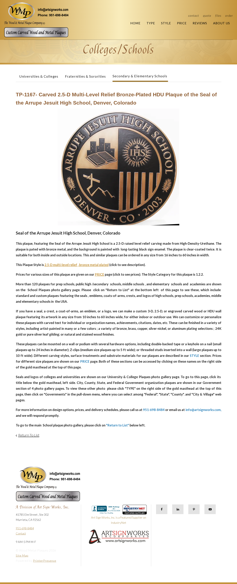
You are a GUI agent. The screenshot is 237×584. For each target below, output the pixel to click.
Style (166, 23)
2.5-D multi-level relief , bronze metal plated (76, 265)
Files (218, 15)
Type (151, 23)
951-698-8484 (25, 528)
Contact (193, 15)
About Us (221, 23)
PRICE (99, 274)
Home (135, 23)
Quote (207, 15)
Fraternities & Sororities (85, 76)
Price (182, 23)
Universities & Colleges (38, 76)
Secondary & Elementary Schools (140, 76)
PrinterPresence (44, 560)
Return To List (28, 435)
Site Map (22, 555)
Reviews (200, 23)
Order (229, 15)
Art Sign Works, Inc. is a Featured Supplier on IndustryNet (118, 520)
